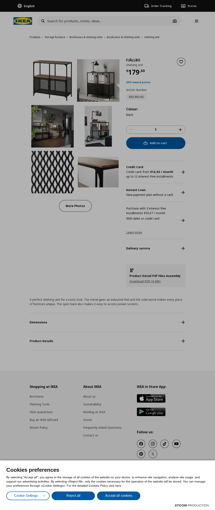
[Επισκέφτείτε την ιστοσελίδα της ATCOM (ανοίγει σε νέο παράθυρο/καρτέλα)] (192, 505)
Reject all (73, 495)
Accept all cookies (118, 495)
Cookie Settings (26, 495)
